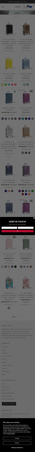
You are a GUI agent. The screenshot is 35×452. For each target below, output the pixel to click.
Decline (17, 443)
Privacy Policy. (11, 433)
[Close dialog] (34, 218)
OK (17, 231)
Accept (17, 438)
